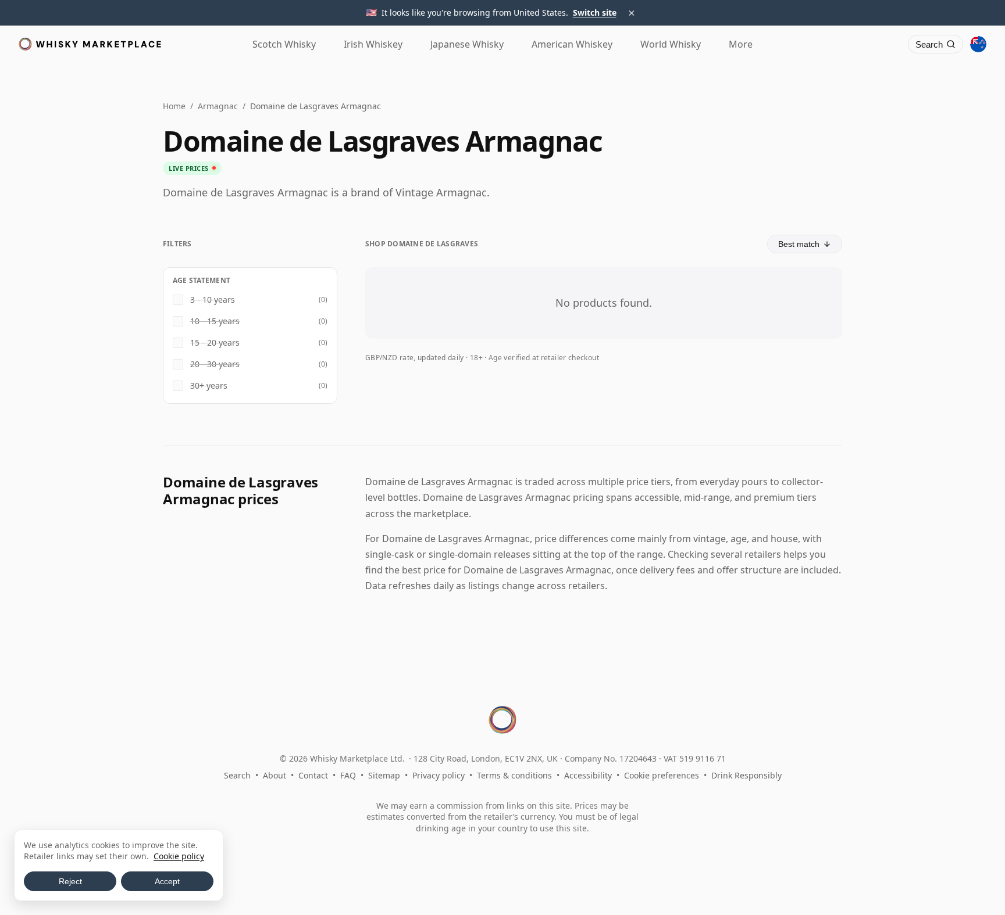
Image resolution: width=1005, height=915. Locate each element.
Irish (373, 44)
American (572, 44)
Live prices (189, 168)
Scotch (284, 44)
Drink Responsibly (746, 775)
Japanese (467, 44)
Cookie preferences (661, 775)
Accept (167, 881)
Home (174, 106)
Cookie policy (179, 856)
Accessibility (588, 775)
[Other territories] (978, 44)
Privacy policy (438, 775)
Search (237, 775)
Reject (70, 881)
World (670, 44)
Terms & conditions (514, 775)
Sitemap (384, 775)
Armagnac (218, 106)
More (741, 44)
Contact (313, 775)
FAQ (348, 775)
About (274, 775)
